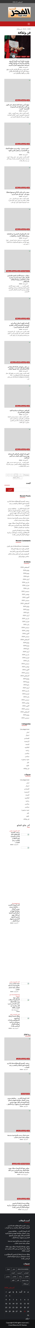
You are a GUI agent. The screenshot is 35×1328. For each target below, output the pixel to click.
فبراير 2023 (25, 694)
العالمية (18, 362)
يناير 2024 (26, 660)
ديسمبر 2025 (25, 591)
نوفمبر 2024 (25, 630)
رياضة (27, 750)
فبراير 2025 (25, 621)
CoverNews (13, 1325)
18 (25, 1307)
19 (21, 1307)
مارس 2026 (25, 582)
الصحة (27, 744)
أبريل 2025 (26, 615)
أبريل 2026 (26, 579)
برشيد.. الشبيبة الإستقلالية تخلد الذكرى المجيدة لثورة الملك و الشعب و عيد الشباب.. (18, 503)
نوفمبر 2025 (25, 594)
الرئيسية (23, 56)
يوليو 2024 (26, 642)
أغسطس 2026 (24, 567)
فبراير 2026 (25, 585)
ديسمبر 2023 (25, 663)
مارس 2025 (25, 618)
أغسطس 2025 (24, 603)
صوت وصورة (25, 759)
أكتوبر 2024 (25, 633)
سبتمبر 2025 (25, 600)
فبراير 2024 (25, 657)
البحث (28, 483)
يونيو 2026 (26, 573)
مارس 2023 (25, 691)
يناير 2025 (26, 624)
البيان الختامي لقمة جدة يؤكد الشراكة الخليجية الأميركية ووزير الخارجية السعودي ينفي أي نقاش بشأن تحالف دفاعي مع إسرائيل (18, 551)
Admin (20, 67)
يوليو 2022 (26, 715)
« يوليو (28, 1318)
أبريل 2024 (26, 651)
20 (17, 1307)
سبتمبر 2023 (25, 672)
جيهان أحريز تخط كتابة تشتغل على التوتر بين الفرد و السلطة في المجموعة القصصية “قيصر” (17, 107)
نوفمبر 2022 (25, 703)
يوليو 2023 (26, 678)
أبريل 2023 (26, 687)
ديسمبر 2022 (25, 700)
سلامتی (27, 753)
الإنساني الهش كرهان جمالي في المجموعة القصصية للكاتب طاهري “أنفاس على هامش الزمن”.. (19, 325)
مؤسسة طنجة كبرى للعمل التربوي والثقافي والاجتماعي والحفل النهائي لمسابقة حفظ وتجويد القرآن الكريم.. (18, 63)
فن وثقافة (18, 56)
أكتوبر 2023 (25, 669)
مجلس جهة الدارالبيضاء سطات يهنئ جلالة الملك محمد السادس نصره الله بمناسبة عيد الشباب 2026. (18, 525)
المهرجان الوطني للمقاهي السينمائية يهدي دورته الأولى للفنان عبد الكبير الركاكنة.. (18, 456)
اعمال (27, 735)
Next (14, 478)
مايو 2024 (26, 648)
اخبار (28, 56)
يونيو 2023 (26, 681)
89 (17, 478)
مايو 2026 (26, 576)
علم (28, 762)
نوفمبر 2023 (25, 666)
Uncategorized (25, 271)
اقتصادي (26, 738)
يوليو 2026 (26, 570)
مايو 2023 (26, 684)
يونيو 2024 (26, 645)
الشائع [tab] (19, 825)
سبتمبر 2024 (25, 636)
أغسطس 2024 (24, 639)
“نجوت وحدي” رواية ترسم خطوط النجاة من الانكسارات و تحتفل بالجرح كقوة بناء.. (17, 150)
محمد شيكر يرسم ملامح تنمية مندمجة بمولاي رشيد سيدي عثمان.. (18, 519)
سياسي (27, 756)
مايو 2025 (26, 612)
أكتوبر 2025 (25, 597)
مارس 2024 (25, 654)
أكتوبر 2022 (25, 706)
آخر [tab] (28, 825)
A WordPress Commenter (21, 546)
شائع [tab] (24, 825)
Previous (26, 475)
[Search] (5, 24)
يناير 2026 (26, 588)
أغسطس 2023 (24, 675)
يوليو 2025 (26, 606)
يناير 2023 (26, 697)
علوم (27, 765)
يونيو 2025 (26, 609)
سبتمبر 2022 (25, 709)
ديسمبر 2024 (25, 627)
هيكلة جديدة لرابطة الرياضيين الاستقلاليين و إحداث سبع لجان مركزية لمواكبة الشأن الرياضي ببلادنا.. (18, 532)
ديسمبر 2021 (25, 718)
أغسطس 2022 (24, 712)
